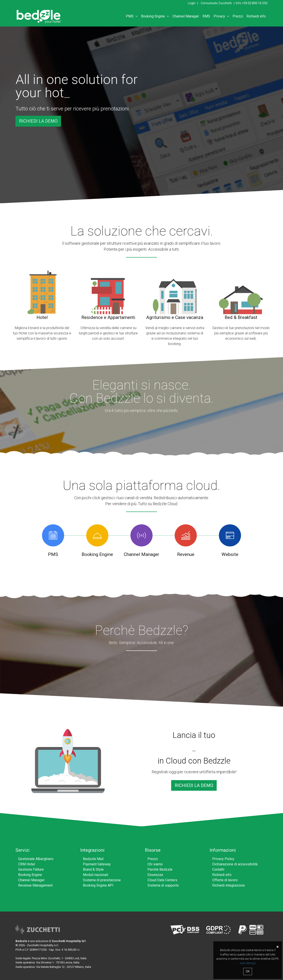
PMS (130, 16)
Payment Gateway (97, 864)
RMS (206, 16)
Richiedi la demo (38, 121)
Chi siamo (155, 864)
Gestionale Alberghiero (36, 859)
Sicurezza (155, 875)
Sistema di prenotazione (102, 880)
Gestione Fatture (31, 869)
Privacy (220, 16)
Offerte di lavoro (225, 880)
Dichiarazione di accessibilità (235, 864)
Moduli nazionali (95, 875)
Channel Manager (185, 16)
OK (248, 971)
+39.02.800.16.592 (255, 3)
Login (191, 3)
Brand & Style (93, 869)
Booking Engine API (98, 885)
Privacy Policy (223, 859)
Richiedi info (256, 16)
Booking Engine (154, 16)
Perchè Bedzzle (159, 869)
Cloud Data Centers (162, 880)
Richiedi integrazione (228, 885)
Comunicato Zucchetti (216, 3)
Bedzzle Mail (93, 859)
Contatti (218, 869)
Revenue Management (35, 885)
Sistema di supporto (163, 885)
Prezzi (238, 16)
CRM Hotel (26, 864)
